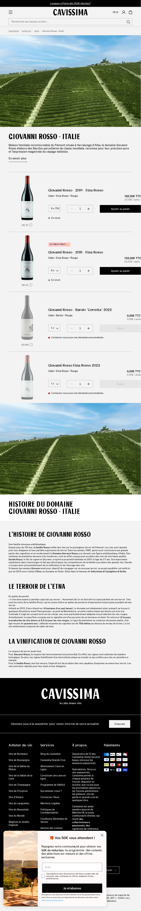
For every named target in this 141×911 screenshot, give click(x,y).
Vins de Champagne (19, 784)
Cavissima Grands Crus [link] (52, 760)
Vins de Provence (18, 791)
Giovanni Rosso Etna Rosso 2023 (74, 365)
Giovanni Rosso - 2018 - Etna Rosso (75, 252)
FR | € (116, 12)
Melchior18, (78, 812)
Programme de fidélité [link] (52, 784)
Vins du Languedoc (19, 803)
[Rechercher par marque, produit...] (128, 21)
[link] (123, 12)
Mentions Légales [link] (50, 803)
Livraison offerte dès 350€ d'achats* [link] (70, 3)
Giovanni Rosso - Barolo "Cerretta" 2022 (80, 310)
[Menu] (10, 12)
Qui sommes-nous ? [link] (51, 791)
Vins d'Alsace (16, 797)
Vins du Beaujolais (19, 809)
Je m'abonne (72, 888)
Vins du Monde (17, 815)
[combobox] (70, 21)
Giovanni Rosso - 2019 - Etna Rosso (75, 190)
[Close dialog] (102, 835)
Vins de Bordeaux (18, 754)
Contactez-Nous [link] (49, 797)
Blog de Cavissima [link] (50, 754)
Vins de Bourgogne (19, 760)
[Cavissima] (70, 12)
